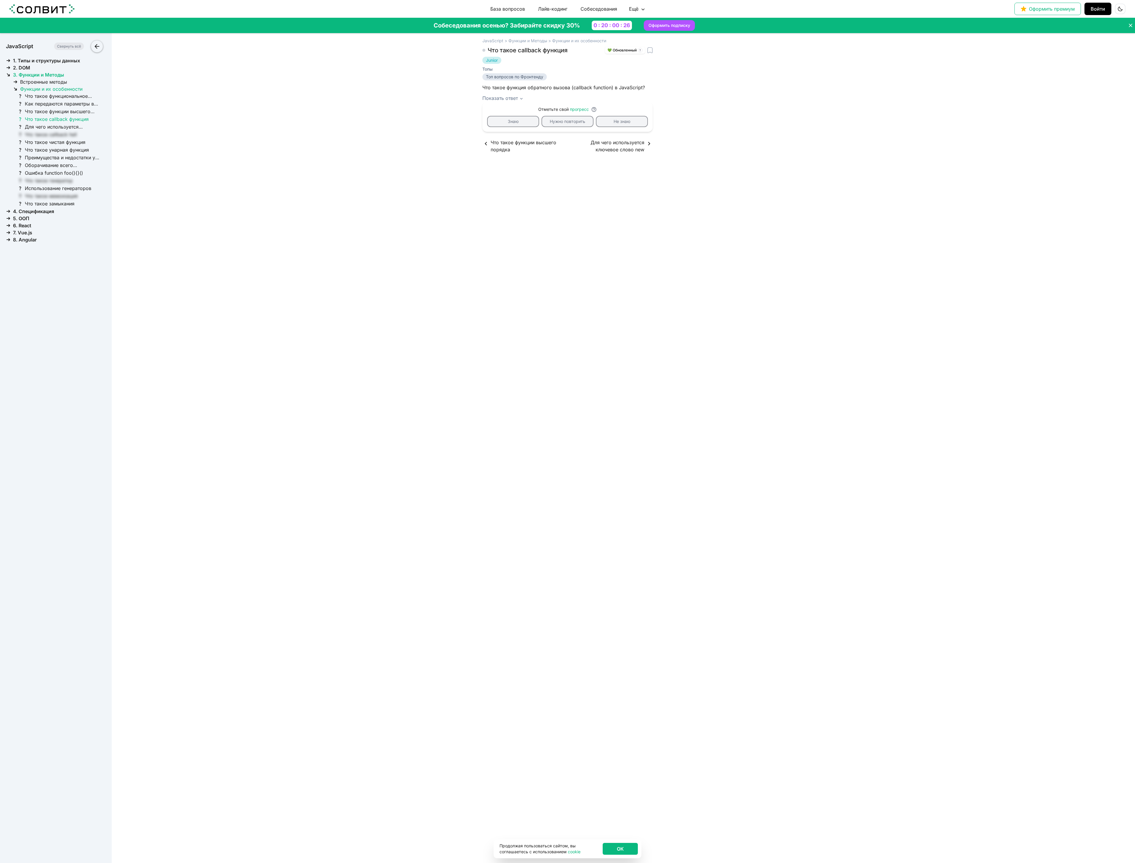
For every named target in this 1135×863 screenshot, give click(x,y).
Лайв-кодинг (553, 9)
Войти (1098, 9)
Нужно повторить (567, 121)
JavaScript (492, 40)
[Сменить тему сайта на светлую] (1120, 9)
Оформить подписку (669, 25)
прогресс (579, 109)
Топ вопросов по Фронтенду (514, 76)
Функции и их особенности (579, 40)
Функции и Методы (527, 40)
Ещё (633, 9)
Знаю (513, 121)
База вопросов (507, 9)
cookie (574, 851)
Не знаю (622, 121)
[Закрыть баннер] (1130, 25)
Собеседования (599, 9)
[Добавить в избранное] (650, 50)
